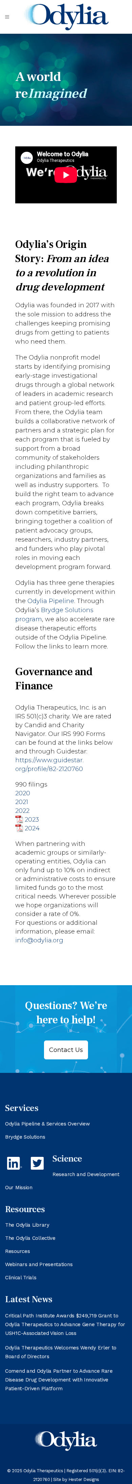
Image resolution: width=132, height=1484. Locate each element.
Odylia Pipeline (50, 601)
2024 (32, 828)
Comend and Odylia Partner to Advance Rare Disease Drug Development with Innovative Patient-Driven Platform (59, 1380)
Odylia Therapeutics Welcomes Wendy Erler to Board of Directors (60, 1352)
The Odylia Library (27, 1225)
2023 (32, 819)
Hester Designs (83, 1479)
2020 (22, 793)
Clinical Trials (21, 1278)
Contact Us (66, 1050)
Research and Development (85, 1174)
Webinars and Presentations (38, 1264)
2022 (22, 811)
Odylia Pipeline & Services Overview (47, 1124)
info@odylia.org (39, 940)
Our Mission (18, 1188)
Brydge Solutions (25, 1137)
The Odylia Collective (30, 1238)
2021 (21, 802)
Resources (17, 1251)
